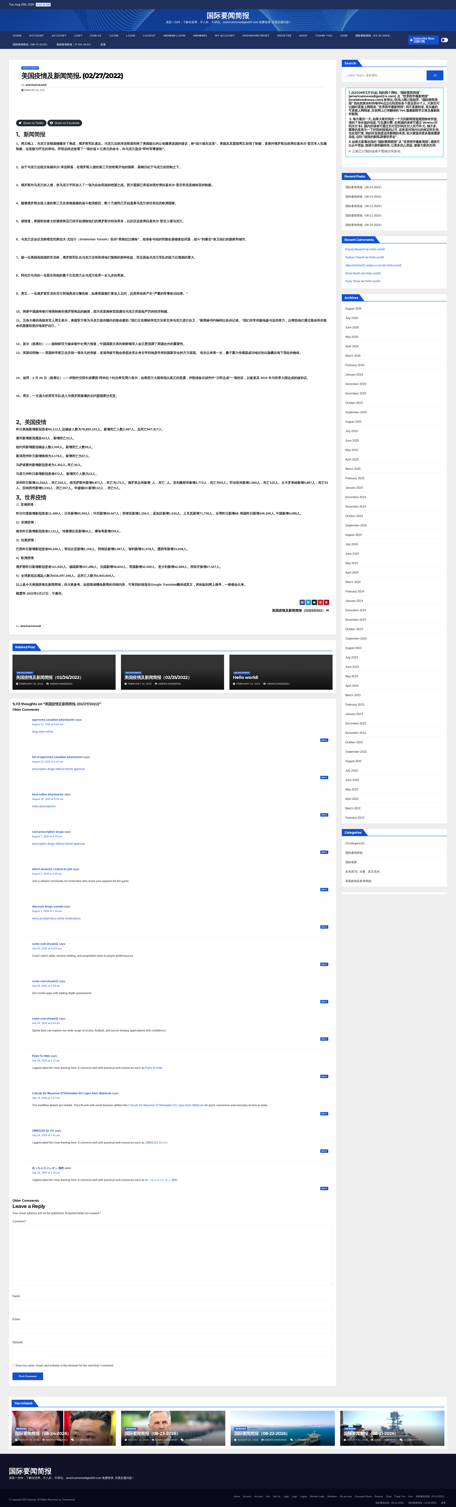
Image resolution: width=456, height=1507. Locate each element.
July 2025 (351, 431)
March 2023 (353, 695)
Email (16, 1319)
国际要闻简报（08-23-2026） (364, 196)
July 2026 (351, 318)
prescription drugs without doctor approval (58, 768)
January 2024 (354, 600)
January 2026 (354, 374)
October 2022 (354, 742)
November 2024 (355, 506)
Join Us (96, 35)
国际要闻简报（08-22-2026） (364, 206)
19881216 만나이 (43, 1130)
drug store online (42, 731)
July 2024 (351, 544)
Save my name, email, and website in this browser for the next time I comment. (64, 1365)
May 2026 (351, 336)
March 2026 (353, 355)
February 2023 (354, 704)
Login (113, 35)
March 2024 (353, 582)
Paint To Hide (41, 1055)
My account (225, 35)
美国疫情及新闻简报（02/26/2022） (299, 610)
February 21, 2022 (248, 684)
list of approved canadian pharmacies (57, 757)
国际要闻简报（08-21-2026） (364, 215)
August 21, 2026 (358, 1440)
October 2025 (354, 402)
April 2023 (352, 685)
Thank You (323, 35)
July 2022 (351, 770)
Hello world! (245, 677)
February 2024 (354, 591)
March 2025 (353, 468)
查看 (103, 44)
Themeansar (68, 1499)
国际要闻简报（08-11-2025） (31, 44)
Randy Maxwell (355, 249)
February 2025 (354, 478)
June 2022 (352, 780)
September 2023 (356, 638)
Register (284, 35)
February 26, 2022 (31, 684)
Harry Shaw (352, 281)
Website (17, 1342)
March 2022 (353, 808)
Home (17, 35)
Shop (303, 35)
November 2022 (355, 732)
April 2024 (352, 572)
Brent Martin (353, 273)
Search (350, 63)
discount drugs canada (47, 906)
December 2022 (355, 723)
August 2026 (353, 308)
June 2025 (352, 440)
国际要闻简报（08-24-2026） (364, 187)
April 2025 (352, 459)
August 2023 (353, 648)
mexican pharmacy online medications (56, 918)
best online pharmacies (48, 794)
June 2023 (352, 666)
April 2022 (352, 798)
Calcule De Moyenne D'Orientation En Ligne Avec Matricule (72, 1093)
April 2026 (352, 346)
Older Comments (25, 709)
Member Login (174, 35)
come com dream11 (45, 943)
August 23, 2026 (138, 1440)
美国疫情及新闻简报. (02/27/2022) (72, 76)
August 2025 (353, 421)
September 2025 (356, 412)
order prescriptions (44, 806)
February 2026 (354, 365)
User (344, 35)
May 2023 (351, 676)
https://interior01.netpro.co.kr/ (363, 265)
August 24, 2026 (29, 1440)
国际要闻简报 (228, 15)
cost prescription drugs (48, 831)
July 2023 (351, 657)
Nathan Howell (354, 257)
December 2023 (355, 610)
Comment (19, 1221)
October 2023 (354, 629)
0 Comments (84, 1440)
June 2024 (352, 553)
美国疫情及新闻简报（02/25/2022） (158, 677)
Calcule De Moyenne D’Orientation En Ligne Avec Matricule (166, 1105)
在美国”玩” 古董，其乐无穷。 (364, 871)
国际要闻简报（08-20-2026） (364, 224)
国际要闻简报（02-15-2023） (374, 35)
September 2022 (356, 751)
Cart (78, 35)
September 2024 (356, 525)
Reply (324, 740)
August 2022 (353, 761)
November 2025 (355, 393)
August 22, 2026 (248, 1440)
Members (200, 35)
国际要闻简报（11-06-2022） (75, 44)
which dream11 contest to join (52, 869)
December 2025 (355, 384)
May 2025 (351, 450)
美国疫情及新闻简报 (358, 881)
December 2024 (355, 497)
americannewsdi (35, 84)
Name (16, 1296)
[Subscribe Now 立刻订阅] (435, 75)
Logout (149, 35)
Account (36, 35)
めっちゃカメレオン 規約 (48, 1168)
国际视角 (351, 862)
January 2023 (354, 714)
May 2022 (351, 789)
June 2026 (352, 327)
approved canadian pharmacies (53, 719)
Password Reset (256, 35)
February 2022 (354, 817)
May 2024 (351, 563)
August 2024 (353, 534)
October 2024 (354, 516)
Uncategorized (30, 68)
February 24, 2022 (140, 684)
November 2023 (355, 619)
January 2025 (354, 487)
